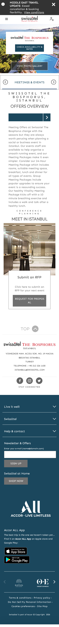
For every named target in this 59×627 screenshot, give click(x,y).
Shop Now (16, 480)
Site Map (42, 606)
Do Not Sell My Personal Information (29, 602)
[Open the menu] (6, 19)
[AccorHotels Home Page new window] (30, 521)
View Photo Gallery (29, 66)
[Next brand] (54, 582)
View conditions (34, 12)
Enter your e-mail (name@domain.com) (24, 448)
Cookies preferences (23, 606)
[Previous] (5, 82)
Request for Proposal (29, 300)
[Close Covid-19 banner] (53, 4)
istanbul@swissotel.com (30, 370)
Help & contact (14, 431)
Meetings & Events (29, 82)
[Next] (53, 82)
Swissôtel (10, 419)
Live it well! (12, 407)
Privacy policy (42, 597)
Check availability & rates (29, 48)
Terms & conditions (20, 597)
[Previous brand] (4, 582)
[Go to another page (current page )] (29, 117)
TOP (25, 328)
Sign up (19, 464)
